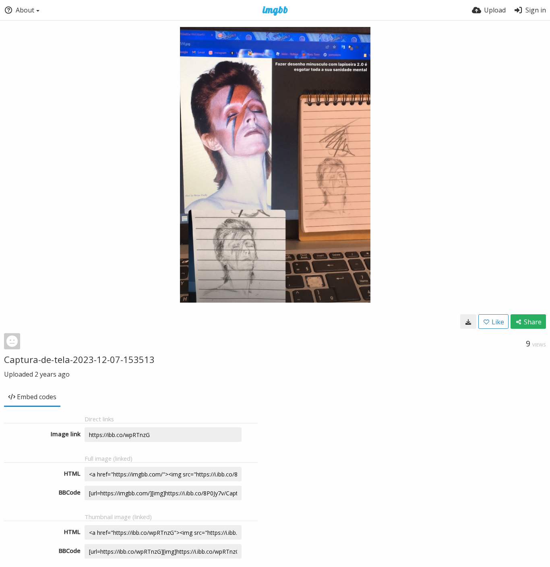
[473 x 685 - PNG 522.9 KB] (468, 321)
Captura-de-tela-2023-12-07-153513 (79, 359)
